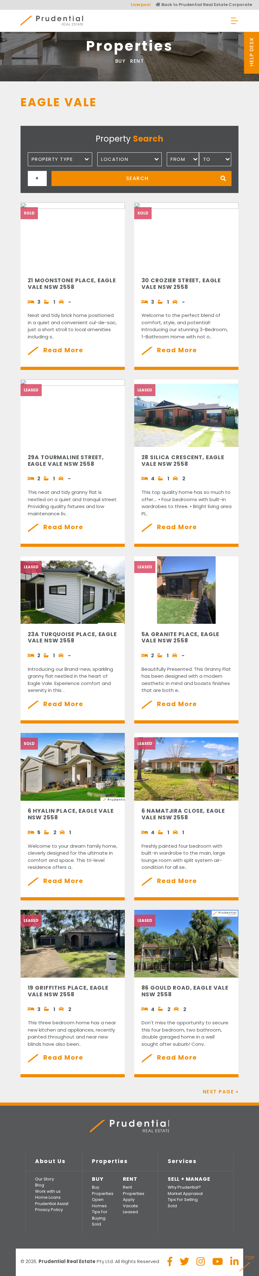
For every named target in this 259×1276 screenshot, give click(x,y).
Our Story (44, 1179)
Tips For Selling (183, 1200)
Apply (129, 1200)
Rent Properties (133, 1190)
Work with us (48, 1191)
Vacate (130, 1206)
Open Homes (99, 1203)
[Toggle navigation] (234, 20)
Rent (137, 61)
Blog (39, 1185)
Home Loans (48, 1197)
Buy (120, 61)
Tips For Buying (99, 1215)
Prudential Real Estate (52, 21)
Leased (130, 1212)
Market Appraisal (185, 1194)
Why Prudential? (184, 1187)
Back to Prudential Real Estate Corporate (206, 5)
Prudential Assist (52, 1204)
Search (137, 178)
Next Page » (221, 1091)
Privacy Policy (49, 1210)
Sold (96, 1224)
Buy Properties (102, 1190)
